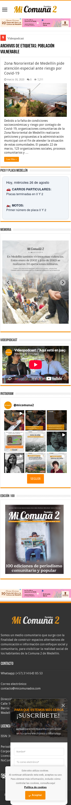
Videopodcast (15, 38)
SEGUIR (35, 479)
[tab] (23, 321)
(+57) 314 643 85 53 (29, 673)
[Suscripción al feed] (2, 46)
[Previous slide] (8, 283)
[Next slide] (63, 283)
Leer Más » (11, 159)
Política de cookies (35, 787)
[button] (14, 420)
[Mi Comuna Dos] (35, 8)
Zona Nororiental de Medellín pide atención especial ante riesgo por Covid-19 (34, 68)
